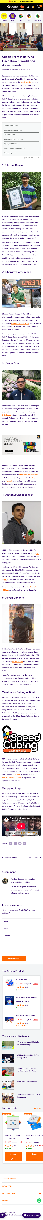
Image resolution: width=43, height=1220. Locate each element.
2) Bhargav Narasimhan (13, 130)
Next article (33, 857)
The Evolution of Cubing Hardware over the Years (26, 1069)
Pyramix (35, 478)
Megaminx (9, 481)
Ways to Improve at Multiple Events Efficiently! (28, 1043)
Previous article (11, 857)
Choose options (13, 1156)
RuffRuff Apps (30, 158)
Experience (5, 69)
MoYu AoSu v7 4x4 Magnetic (26, 998)
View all (37, 1108)
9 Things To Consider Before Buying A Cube (28, 1056)
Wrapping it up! (10, 153)
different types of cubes (28, 475)
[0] (38, 6)
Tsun (39, 158)
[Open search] (28, 7)
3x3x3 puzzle (26, 82)
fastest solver (17, 661)
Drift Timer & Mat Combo (25, 1015)
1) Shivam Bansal (11, 126)
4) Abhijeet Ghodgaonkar (13, 139)
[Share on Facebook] (10, 843)
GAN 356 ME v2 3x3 (23, 980)
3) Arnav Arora (10, 135)
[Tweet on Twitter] (20, 843)
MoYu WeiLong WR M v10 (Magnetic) (12, 1137)
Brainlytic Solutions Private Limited (13, 1215)
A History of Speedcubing (27, 1081)
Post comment (14, 958)
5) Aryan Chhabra (11, 144)
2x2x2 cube (6, 415)
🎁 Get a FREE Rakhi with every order (21, 1)
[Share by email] (24, 843)
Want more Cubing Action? (14, 148)
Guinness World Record (20, 323)
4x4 (5, 579)
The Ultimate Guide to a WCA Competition (28, 1095)
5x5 (37, 553)
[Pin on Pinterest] (15, 843)
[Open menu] (3, 7)
